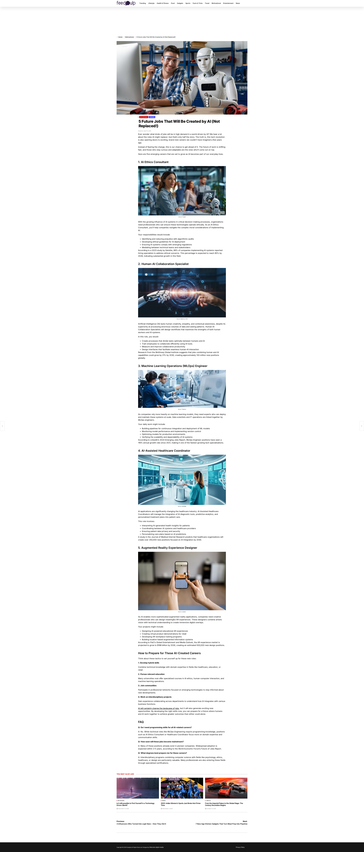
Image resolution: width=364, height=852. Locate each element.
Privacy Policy (240, 847)
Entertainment (228, 3)
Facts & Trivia (197, 3)
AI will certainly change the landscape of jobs (158, 708)
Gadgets (180, 3)
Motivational (216, 3)
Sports (188, 3)
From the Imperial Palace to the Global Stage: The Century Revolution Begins (224, 804)
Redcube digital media (157, 847)
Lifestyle (151, 3)
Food (173, 3)
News (238, 3)
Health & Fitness (163, 3)
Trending (142, 3)
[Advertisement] (182, 22)
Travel (207, 3)
